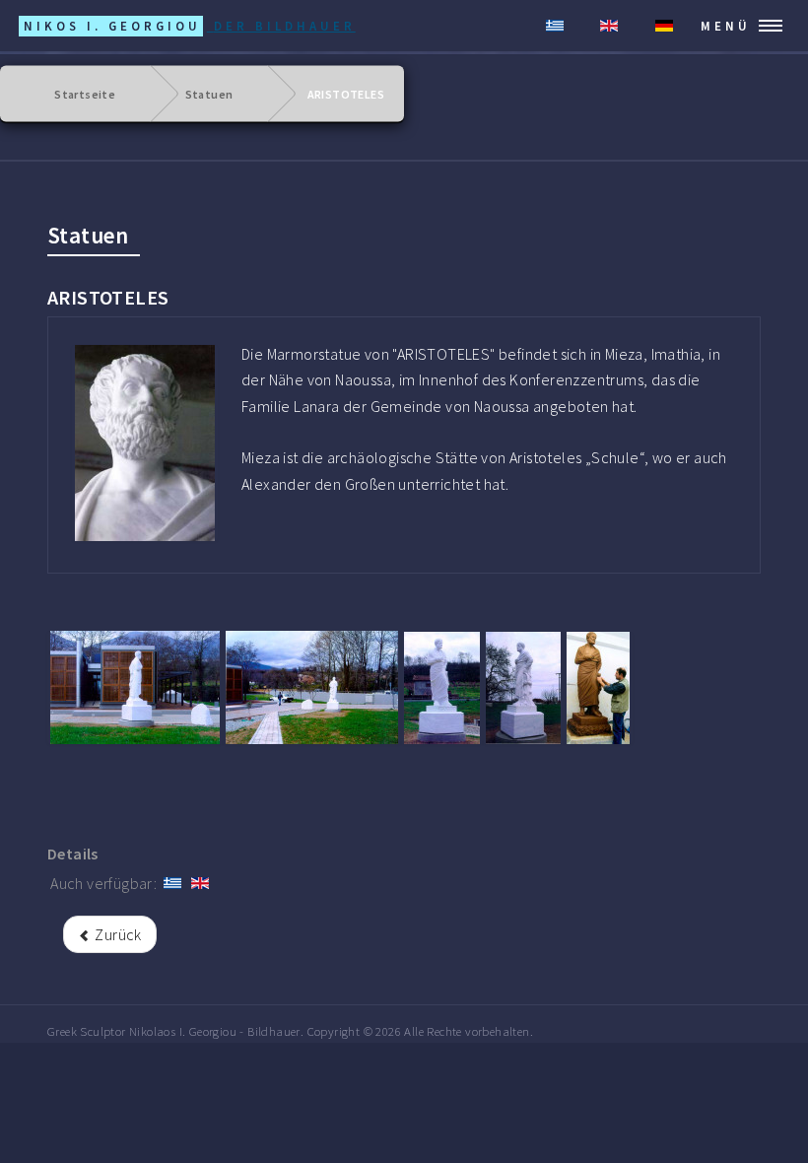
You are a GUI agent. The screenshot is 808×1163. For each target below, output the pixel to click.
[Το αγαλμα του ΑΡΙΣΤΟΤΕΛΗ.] (145, 443)
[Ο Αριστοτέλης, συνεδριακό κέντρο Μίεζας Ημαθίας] (442, 688)
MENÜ (726, 26)
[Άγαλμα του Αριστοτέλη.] (312, 687)
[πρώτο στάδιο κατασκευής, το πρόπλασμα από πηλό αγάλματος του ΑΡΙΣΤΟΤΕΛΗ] (598, 688)
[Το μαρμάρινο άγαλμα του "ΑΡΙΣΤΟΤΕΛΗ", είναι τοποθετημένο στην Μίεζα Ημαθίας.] (523, 688)
